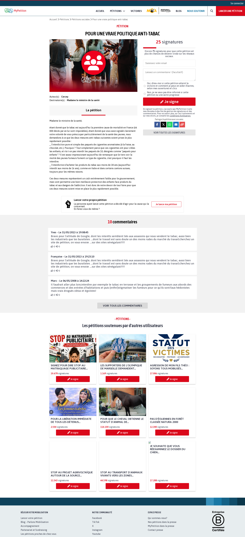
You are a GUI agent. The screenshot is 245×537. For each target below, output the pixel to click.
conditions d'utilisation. (180, 116)
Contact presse (155, 533)
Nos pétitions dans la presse (162, 525)
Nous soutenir (196, 10)
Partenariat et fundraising (34, 533)
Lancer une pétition (230, 10)
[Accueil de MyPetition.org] (15, 11)
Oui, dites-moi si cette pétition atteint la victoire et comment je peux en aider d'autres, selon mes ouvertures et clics (170, 86)
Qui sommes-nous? (157, 521)
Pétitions (64, 19)
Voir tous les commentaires (122, 305)
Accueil (100, 10)
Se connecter (237, 3)
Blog (178, 10)
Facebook (97, 521)
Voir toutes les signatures (169, 132)
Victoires (136, 10)
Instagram (97, 533)
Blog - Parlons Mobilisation (34, 525)
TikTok (95, 525)
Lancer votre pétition (31, 521)
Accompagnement (30, 529)
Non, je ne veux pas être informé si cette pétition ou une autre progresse (167, 93)
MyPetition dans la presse (161, 529)
